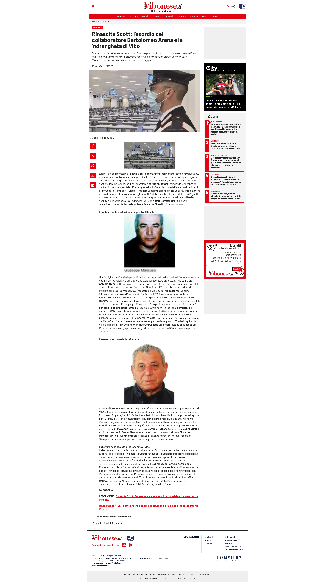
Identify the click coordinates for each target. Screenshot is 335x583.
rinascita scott (126, 516)
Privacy (152, 574)
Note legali (171, 574)
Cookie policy (161, 574)
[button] (93, 146)
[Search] (228, 6)
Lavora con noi (204, 574)
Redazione (127, 574)
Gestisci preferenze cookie (188, 574)
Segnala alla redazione (140, 574)
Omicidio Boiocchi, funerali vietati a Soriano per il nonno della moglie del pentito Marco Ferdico (226, 196)
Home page (95, 21)
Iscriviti (237, 269)
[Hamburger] (90, 6)
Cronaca (105, 21)
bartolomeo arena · (107, 516)
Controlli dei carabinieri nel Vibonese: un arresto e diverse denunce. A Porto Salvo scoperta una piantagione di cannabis (226, 181)
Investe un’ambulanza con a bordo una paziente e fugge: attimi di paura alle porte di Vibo (225, 146)
